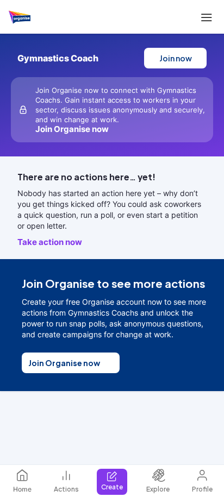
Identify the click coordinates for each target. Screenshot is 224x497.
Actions (66, 489)
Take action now (49, 242)
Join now (175, 58)
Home (22, 489)
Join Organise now (64, 363)
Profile (202, 489)
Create (112, 487)
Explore (158, 489)
